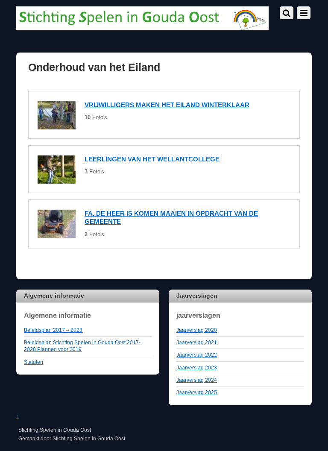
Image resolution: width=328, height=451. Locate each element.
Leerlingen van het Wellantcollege (152, 159)
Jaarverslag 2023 (196, 367)
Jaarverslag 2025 (196, 392)
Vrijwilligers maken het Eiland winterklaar (167, 104)
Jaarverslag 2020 (196, 330)
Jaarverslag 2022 (196, 354)
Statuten (33, 362)
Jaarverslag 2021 (196, 342)
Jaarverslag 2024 (196, 380)
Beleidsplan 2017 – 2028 (53, 330)
